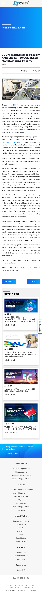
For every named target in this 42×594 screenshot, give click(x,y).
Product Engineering (21, 469)
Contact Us (21, 570)
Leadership (21, 524)
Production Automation (21, 475)
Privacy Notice (29, 585)
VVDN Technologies (18, 105)
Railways (21, 510)
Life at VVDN (21, 552)
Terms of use (19, 585)
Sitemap (10, 585)
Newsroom (21, 531)
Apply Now (21, 559)
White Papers (21, 541)
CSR (21, 528)
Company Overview (21, 521)
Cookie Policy (28, 587)
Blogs (21, 535)
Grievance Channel (16, 587)
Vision (21, 500)
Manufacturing (21, 472)
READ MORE (9, 325)
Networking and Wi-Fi (21, 493)
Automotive (21, 503)
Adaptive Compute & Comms (21, 490)
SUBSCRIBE (13, 454)
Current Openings (21, 556)
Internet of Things (21, 497)
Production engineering (11, 142)
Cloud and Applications (21, 479)
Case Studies (21, 538)
